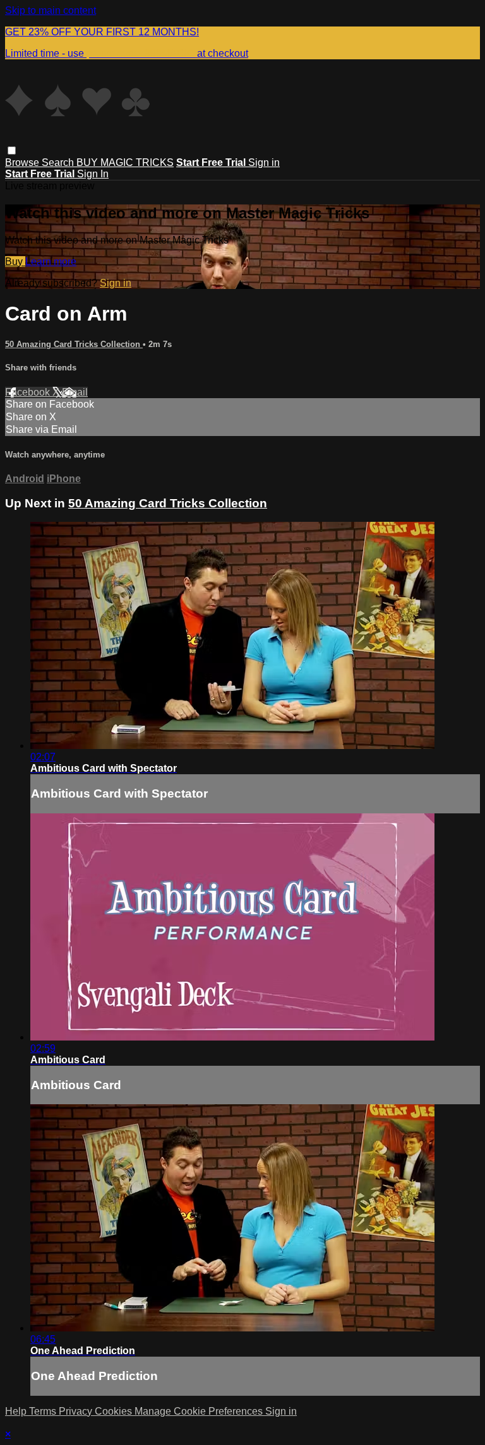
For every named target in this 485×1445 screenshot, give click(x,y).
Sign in (264, 162)
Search (59, 162)
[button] (12, 150)
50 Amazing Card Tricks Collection (74, 344)
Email (75, 392)
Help (17, 1411)
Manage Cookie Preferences (200, 1411)
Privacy (77, 1411)
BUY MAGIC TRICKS (125, 162)
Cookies (115, 1411)
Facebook (28, 392)
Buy (15, 261)
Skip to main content (50, 10)
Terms (44, 1411)
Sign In (93, 173)
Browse (23, 162)
